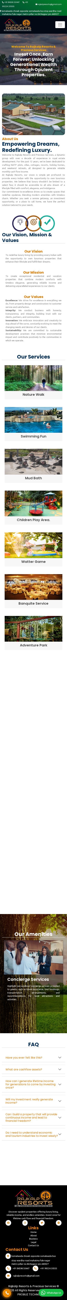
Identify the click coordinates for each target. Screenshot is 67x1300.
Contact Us (33, 1245)
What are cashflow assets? (23, 1069)
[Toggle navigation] (60, 24)
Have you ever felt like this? (23, 1058)
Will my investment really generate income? (29, 1101)
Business (33, 1239)
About (33, 1235)
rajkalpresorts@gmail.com (49, 4)
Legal (33, 1242)
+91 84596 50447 (12, 2)
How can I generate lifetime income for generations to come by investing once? (30, 1084)
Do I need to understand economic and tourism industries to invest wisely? (31, 1134)
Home (34, 1232)
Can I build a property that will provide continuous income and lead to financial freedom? (31, 1117)
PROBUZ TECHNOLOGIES (33, 1294)
